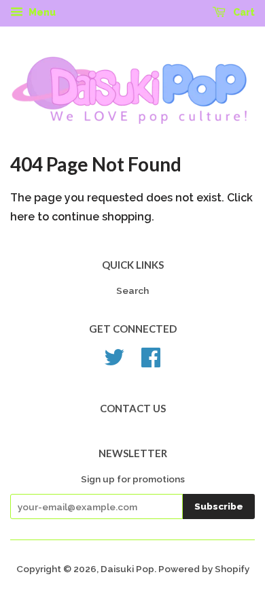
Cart (243, 12)
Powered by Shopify (203, 568)
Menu (41, 12)
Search (132, 290)
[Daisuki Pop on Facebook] (151, 361)
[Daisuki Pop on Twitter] (114, 361)
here (22, 216)
